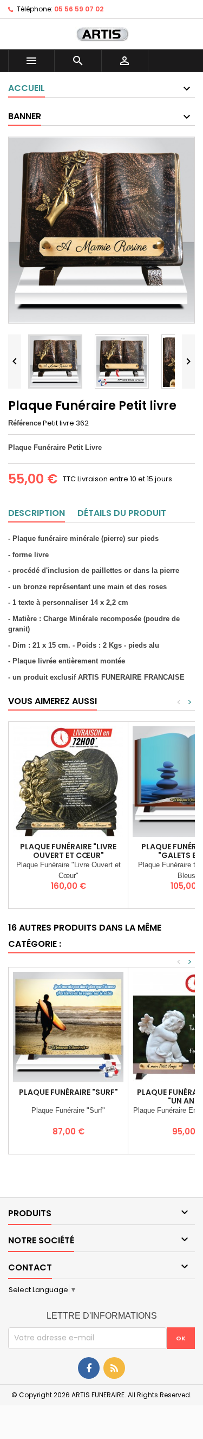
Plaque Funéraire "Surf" (68, 1092)
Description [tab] (36, 513)
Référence (24, 423)
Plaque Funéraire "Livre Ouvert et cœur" (68, 851)
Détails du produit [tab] (121, 513)
